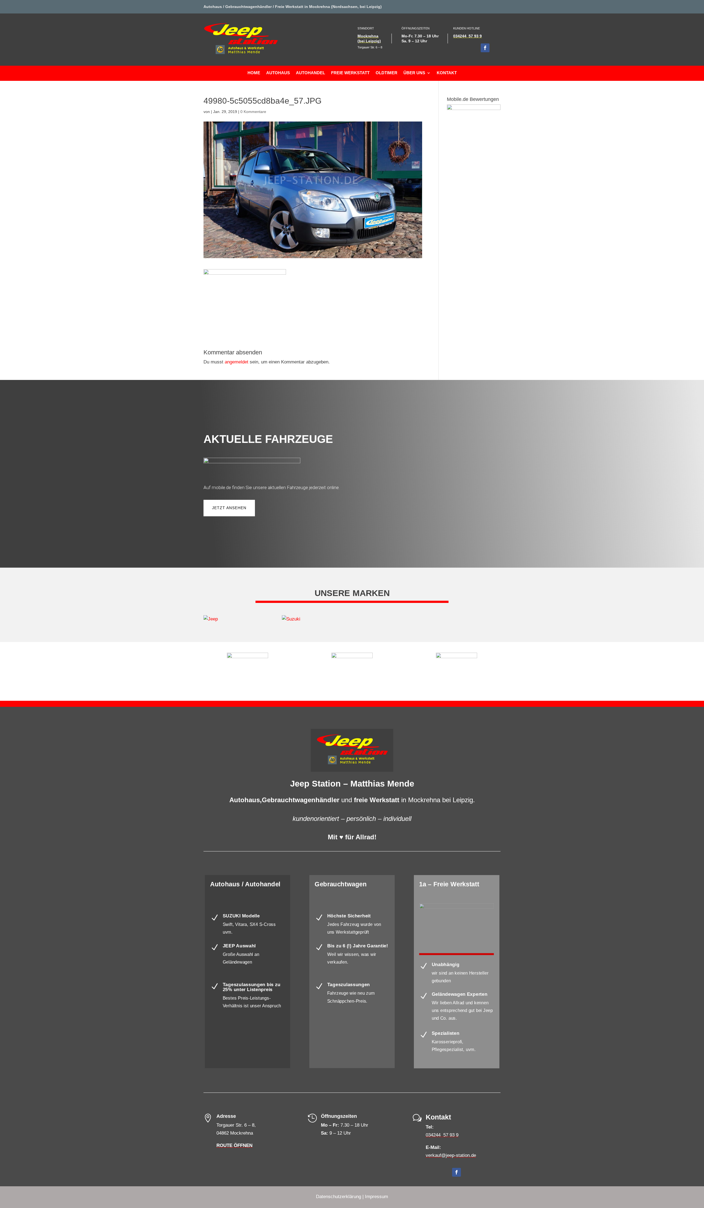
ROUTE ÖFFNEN (234, 1145)
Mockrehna (368, 36)
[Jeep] (234, 619)
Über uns (414, 73)
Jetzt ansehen (229, 508)
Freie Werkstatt (350, 73)
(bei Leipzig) (369, 41)
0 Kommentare (253, 111)
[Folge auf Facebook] (485, 47)
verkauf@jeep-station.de (451, 1155)
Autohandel (310, 73)
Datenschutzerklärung (338, 1196)
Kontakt (447, 73)
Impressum (376, 1196)
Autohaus (278, 73)
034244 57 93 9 (467, 36)
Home (254, 73)
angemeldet (236, 362)
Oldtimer (386, 73)
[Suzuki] (313, 619)
